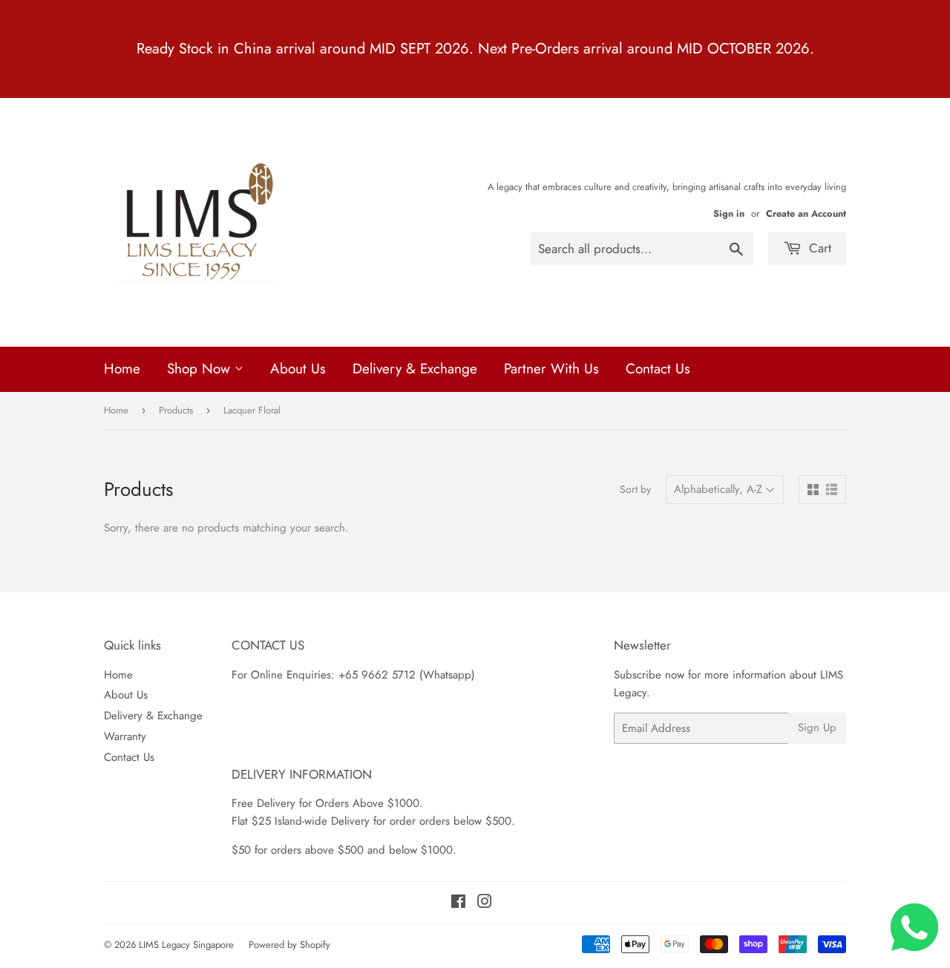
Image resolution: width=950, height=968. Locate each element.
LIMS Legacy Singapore (186, 945)
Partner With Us (551, 369)
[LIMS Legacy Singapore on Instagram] (484, 903)
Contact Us (658, 369)
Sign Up (817, 727)
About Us (298, 369)
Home (122, 369)
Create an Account (806, 213)
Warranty (125, 736)
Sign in (728, 213)
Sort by (635, 489)
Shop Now (201, 369)
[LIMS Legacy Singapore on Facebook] (458, 903)
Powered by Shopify (289, 945)
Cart (818, 248)
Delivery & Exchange (415, 369)
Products (176, 410)
